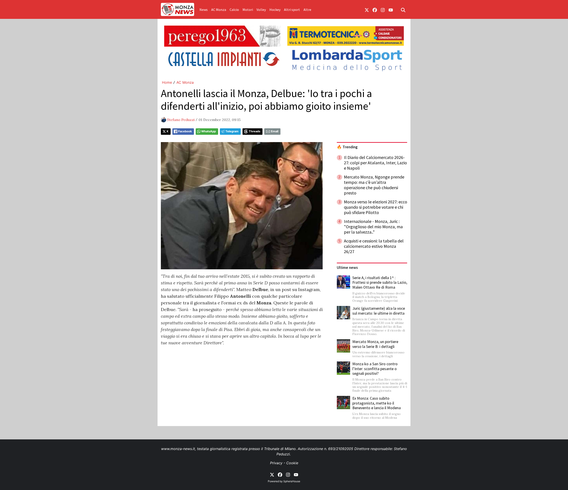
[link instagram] (383, 9)
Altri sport (292, 9)
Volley (261, 9)
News (203, 9)
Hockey (274, 9)
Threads (254, 131)
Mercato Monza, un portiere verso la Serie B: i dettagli (375, 344)
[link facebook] (375, 9)
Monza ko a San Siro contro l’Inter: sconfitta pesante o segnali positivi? (375, 368)
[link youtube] (391, 9)
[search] (403, 9)
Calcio (234, 9)
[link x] (367, 9)
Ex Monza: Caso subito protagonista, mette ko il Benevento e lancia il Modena (376, 403)
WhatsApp (208, 131)
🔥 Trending (347, 147)
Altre (307, 9)
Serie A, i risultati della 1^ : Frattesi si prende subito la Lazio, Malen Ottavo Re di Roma (379, 282)
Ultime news (347, 267)
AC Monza (218, 9)
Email (274, 131)
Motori (248, 9)
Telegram (232, 131)
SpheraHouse (291, 481)
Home (167, 82)
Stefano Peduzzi (181, 119)
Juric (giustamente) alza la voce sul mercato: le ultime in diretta (378, 311)
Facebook (185, 131)
